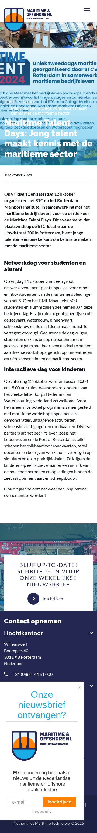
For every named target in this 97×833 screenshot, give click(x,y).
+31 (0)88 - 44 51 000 (33, 674)
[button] (81, 686)
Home (10, 101)
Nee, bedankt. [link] (42, 811)
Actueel (29, 101)
